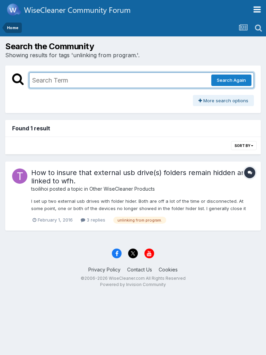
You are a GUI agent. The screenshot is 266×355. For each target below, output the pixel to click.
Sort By (242, 146)
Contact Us (139, 269)
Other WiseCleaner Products (122, 189)
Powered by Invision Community (133, 284)
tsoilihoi (39, 189)
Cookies (168, 269)
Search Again (231, 80)
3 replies (95, 220)
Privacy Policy (104, 269)
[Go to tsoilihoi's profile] (19, 176)
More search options (225, 100)
